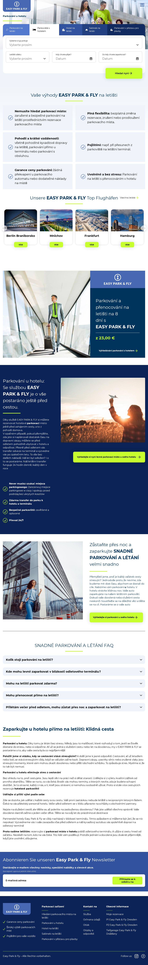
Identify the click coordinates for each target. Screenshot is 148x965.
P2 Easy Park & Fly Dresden (121, 925)
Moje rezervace (115, 914)
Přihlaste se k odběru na (127, 880)
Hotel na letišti (50, 928)
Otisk (86, 925)
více (21, 244)
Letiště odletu (15, 54)
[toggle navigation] (142, 5)
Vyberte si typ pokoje (18, 41)
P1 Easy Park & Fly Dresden (121, 919)
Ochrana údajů (91, 919)
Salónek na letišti (51, 933)
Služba (87, 914)
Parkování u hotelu (53, 923)
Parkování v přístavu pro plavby (60, 939)
